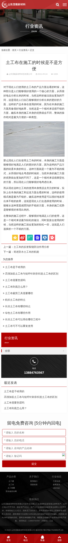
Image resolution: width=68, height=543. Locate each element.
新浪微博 (22, 238)
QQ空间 (15, 238)
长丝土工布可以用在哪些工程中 (22, 319)
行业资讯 (23, 50)
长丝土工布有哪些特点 (17, 306)
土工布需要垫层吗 (14, 280)
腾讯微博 (30, 238)
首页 (14, 50)
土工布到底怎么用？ (16, 286)
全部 (7, 350)
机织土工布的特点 (14, 299)
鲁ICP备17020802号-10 (53, 530)
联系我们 (34, 481)
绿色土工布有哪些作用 (17, 312)
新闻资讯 (56, 485)
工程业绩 (56, 481)
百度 (37, 238)
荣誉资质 (34, 485)
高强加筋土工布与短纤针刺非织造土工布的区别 (31, 273)
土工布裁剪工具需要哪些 (18, 293)
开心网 (52, 238)
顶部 (59, 540)
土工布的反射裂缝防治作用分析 (31, 246)
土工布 (11, 485)
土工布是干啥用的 (14, 267)
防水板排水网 (11, 491)
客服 (42, 540)
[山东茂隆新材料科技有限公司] (13, 4)
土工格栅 (11, 488)
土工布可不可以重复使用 (18, 325)
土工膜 (11, 481)
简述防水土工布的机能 (26, 251)
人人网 (45, 238)
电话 (25, 540)
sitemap (56, 488)
